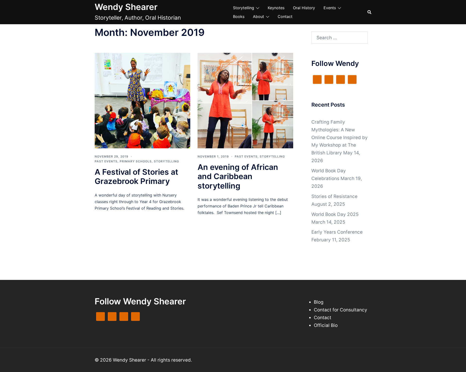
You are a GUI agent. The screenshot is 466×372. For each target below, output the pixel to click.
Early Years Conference (337, 232)
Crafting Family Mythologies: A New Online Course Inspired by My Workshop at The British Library (339, 137)
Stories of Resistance (334, 196)
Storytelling (243, 7)
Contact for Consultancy (340, 310)
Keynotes (276, 7)
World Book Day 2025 (335, 214)
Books (238, 16)
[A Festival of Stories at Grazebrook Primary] (142, 100)
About (258, 16)
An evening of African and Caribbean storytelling (238, 176)
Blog (319, 302)
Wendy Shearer (126, 7)
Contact (285, 16)
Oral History (304, 7)
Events (330, 7)
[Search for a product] (369, 12)
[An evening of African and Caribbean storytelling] (245, 100)
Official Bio (326, 325)
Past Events (106, 161)
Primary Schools (136, 161)
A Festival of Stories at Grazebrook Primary (136, 176)
